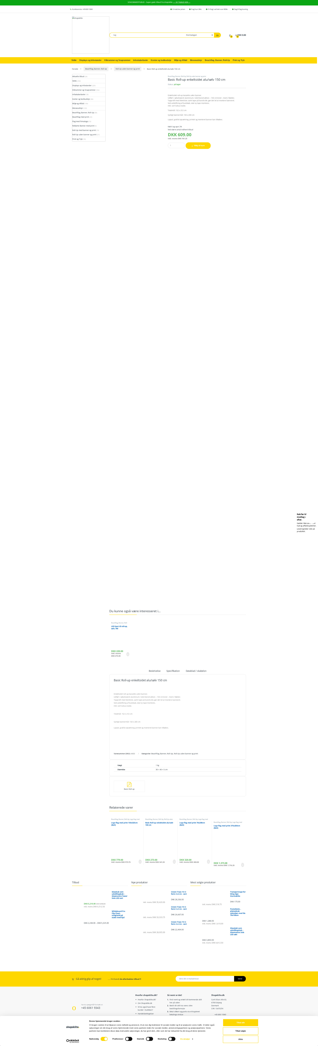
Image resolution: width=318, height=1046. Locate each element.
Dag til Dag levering (241, 9)
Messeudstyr (77, 108)
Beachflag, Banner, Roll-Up (96, 69)
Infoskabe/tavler (78, 94)
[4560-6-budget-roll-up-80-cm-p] (136, 410)
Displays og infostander (82, 85)
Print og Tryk (77, 139)
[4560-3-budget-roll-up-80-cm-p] (136, 187)
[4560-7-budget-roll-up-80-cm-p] (136, 485)
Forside (75, 69)
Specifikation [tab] (173, 671)
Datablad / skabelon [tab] (196, 671)
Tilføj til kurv (199, 145)
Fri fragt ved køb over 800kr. (218, 9)
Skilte (74, 81)
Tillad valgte (240, 1031)
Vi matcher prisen (178, 9)
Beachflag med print (80, 117)
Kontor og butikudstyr (81, 99)
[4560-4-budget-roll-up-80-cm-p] (136, 261)
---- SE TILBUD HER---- (181, 2)
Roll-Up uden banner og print (128, 69)
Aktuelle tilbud (78, 76)
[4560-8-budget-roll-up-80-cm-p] (136, 560)
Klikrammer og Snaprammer (84, 90)
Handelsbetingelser (146, 1013)
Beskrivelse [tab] (154, 671)
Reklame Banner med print (83, 126)
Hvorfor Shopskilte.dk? (147, 999)
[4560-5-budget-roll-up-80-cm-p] (136, 336)
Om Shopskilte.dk (145, 1003)
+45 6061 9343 (90, 1008)
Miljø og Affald (78, 103)
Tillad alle (241, 1023)
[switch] (128, 1039)
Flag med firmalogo (80, 121)
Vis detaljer (185, 1039)
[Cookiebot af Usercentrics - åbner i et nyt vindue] (73, 1041)
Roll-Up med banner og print (84, 130)
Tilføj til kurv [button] (127, 654)
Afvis (240, 1039)
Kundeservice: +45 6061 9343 (82, 9)
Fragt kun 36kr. (196, 9)
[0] (230, 35)
